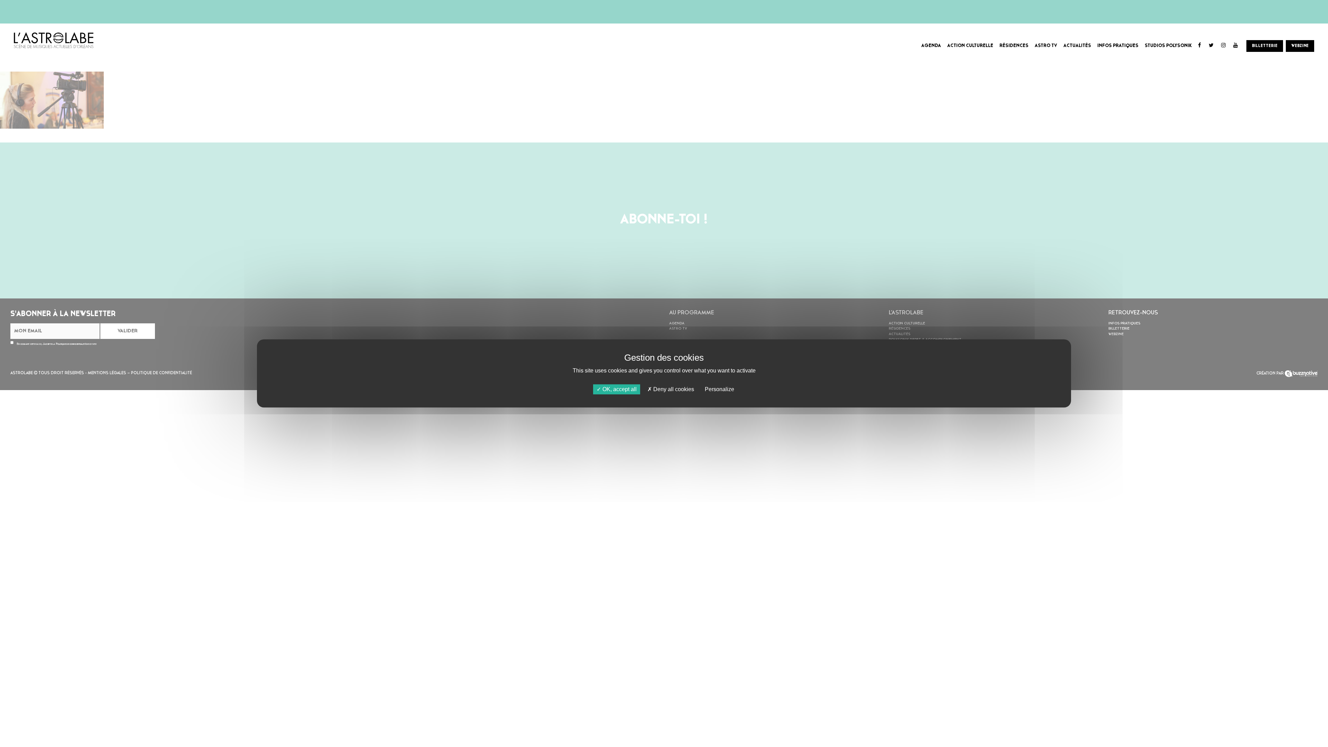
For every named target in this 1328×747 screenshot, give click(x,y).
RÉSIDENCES (1014, 46)
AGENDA (931, 46)
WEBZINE (1300, 46)
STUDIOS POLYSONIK (1168, 46)
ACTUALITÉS (1077, 46)
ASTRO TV (1046, 46)
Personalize (719, 389)
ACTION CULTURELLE (970, 46)
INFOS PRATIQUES (1117, 46)
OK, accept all (619, 389)
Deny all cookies (673, 389)
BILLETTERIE (1265, 46)
